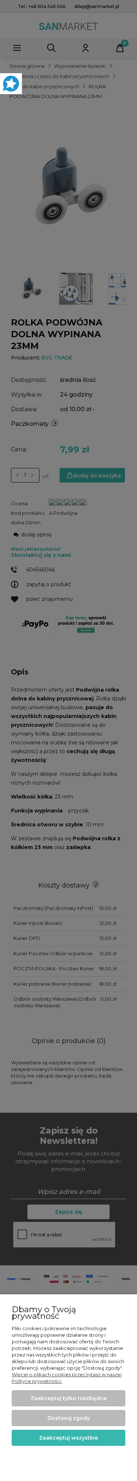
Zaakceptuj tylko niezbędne (69, 1398)
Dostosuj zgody (68, 1418)
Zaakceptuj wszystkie (68, 1438)
